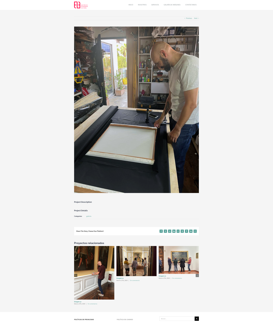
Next (195, 18)
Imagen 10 (162, 276)
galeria (88, 216)
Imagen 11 (120, 278)
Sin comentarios (92, 304)
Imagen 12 (77, 302)
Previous (189, 18)
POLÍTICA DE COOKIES (125, 319)
